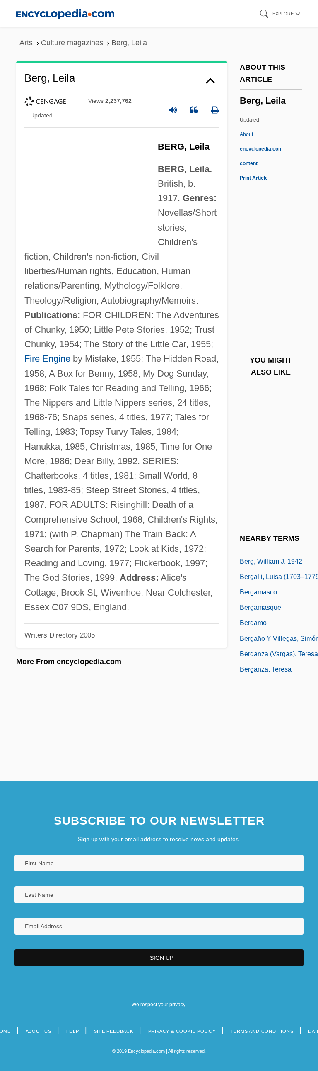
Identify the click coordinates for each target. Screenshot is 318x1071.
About (261, 148)
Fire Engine (47, 358)
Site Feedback (113, 1031)
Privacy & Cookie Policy (182, 1031)
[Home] (65, 13)
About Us (38, 1031)
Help (72, 1031)
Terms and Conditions (262, 1031)
